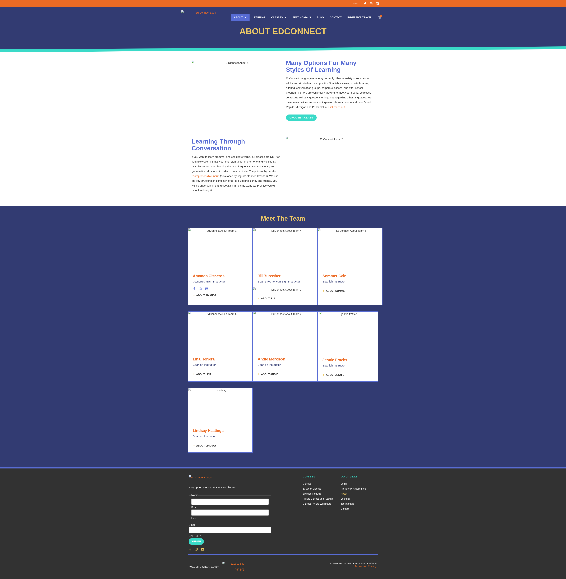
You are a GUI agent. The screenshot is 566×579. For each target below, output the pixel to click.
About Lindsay (206, 445)
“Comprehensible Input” (205, 176)
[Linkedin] (377, 3)
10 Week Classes (312, 488)
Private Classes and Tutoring (318, 499)
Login (354, 3)
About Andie (269, 374)
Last (193, 518)
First (193, 507)
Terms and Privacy (366, 566)
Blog (320, 17)
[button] (220, 295)
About (238, 17)
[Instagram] (371, 3)
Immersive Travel (359, 17)
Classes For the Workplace (317, 504)
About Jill (268, 298)
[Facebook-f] (364, 3)
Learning (258, 17)
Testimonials (302, 17)
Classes (277, 17)
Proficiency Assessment (353, 488)
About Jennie (335, 375)
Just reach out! (336, 107)
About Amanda (206, 295)
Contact (336, 17)
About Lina (203, 374)
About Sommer (336, 291)
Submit (196, 541)
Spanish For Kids (312, 493)
